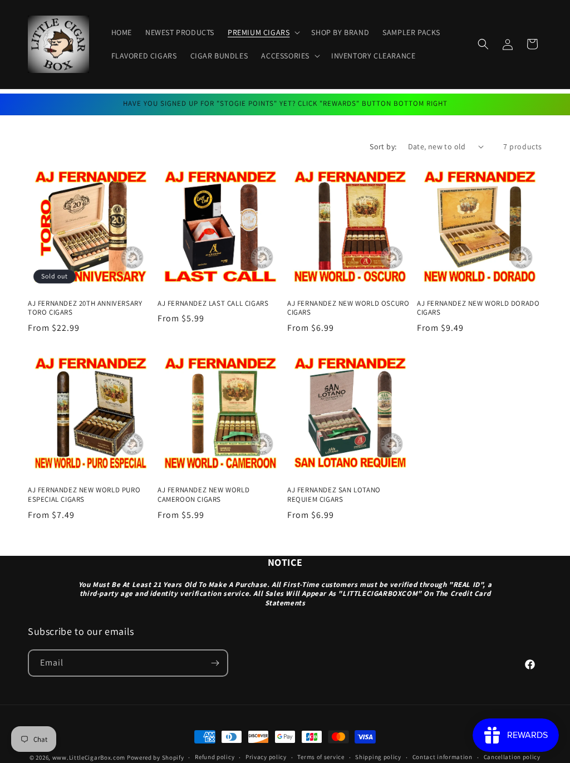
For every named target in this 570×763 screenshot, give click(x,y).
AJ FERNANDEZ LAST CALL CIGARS (213, 303)
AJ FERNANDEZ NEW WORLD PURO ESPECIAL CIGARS (84, 495)
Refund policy (214, 757)
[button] (262, 32)
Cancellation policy (512, 757)
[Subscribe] (215, 663)
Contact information (442, 757)
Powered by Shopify (155, 757)
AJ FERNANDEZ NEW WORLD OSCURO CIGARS (348, 308)
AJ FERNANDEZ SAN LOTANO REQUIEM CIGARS (334, 495)
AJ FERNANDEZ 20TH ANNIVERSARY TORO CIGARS (85, 308)
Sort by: (383, 146)
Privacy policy (266, 757)
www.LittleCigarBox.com (88, 757)
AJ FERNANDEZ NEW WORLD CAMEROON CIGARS (203, 495)
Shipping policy (378, 757)
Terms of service (320, 757)
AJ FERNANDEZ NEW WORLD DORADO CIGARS (478, 308)
